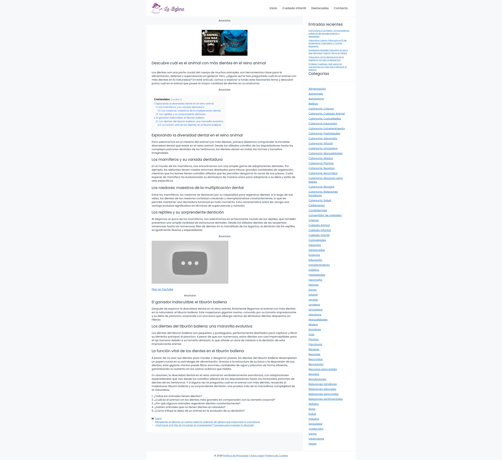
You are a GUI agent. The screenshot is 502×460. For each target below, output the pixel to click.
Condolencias (318, 210)
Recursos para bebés (323, 369)
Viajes (312, 443)
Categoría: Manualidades (326, 153)
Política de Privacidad (235, 455)
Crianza (314, 220)
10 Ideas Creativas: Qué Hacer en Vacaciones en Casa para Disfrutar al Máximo (328, 67)
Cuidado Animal (319, 225)
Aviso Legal (257, 455)
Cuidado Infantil (294, 8)
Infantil (313, 295)
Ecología (314, 255)
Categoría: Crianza (321, 108)
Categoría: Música (321, 158)
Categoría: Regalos (321, 187)
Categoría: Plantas (321, 163)
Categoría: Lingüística (323, 148)
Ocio (311, 334)
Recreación (316, 364)
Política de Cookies (277, 455)
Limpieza (314, 304)
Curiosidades (317, 240)
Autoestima (316, 98)
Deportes (315, 245)
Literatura (315, 314)
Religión (314, 404)
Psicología (315, 344)
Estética (314, 270)
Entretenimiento (319, 265)
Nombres (315, 329)
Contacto (341, 8)
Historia (313, 285)
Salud (158, 418)
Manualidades (318, 319)
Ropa (312, 409)
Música (313, 324)
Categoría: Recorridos (323, 173)
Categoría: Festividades (324, 133)
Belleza (313, 103)
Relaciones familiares (323, 384)
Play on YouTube (162, 289)
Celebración (317, 205)
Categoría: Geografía (323, 138)
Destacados (320, 8)
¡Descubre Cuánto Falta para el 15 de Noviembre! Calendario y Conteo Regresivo (328, 43)
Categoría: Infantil (321, 143)
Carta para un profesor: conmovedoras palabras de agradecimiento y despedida (329, 33)
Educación (315, 260)
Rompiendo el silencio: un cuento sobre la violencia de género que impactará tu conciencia (207, 422)
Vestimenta (316, 439)
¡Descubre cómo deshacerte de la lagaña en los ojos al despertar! (326, 59)
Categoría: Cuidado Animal (327, 113)
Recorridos (316, 359)
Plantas (314, 339)
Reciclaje (314, 354)
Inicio (273, 8)
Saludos (314, 419)
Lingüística (316, 309)
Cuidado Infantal (320, 230)
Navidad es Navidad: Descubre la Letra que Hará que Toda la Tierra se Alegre (328, 52)
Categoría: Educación (323, 123)
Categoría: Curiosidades (325, 118)
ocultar (176, 99)
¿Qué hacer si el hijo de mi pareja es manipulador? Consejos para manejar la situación (204, 425)
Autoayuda (316, 94)
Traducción (316, 429)
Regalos (314, 374)
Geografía (315, 280)
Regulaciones (317, 379)
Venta (313, 434)
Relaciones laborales (322, 389)
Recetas (314, 349)
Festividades (317, 275)
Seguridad (315, 424)
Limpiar (313, 299)
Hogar (313, 290)
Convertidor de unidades (325, 215)
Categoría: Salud (320, 200)
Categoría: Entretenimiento (327, 128)
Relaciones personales (324, 394)
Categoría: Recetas (321, 168)
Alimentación (317, 89)
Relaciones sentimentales (326, 399)
